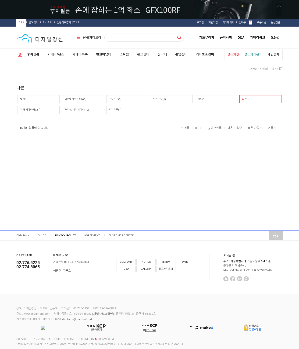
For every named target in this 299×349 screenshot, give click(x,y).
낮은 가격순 (234, 128)
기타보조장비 (205, 54)
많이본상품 (215, 128)
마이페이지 (228, 22)
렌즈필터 (143, 54)
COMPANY (22, 235)
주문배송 (261, 22)
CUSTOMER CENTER (121, 235)
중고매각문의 (253, 54)
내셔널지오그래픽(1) (75, 99)
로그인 (200, 22)
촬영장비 (181, 54)
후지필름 (33, 54)
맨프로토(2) (159, 99)
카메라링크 (257, 37)
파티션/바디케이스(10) (76, 109)
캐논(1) (202, 99)
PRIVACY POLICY (65, 235)
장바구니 (245, 22)
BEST (198, 128)
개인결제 (273, 54)
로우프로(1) (115, 99)
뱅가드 (23, 99)
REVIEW (166, 261)
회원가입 (213, 22)
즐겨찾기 (33, 22)
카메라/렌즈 (56, 54)
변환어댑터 (103, 54)
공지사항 (226, 37)
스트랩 (124, 54)
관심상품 (275, 22)
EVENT (186, 261)
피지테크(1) (115, 109)
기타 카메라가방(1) (30, 109)
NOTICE (146, 261)
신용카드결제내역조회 (68, 22)
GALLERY (146, 268)
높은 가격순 (255, 128)
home (253, 69)
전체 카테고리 (92, 37)
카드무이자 (206, 37)
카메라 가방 (267, 69)
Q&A (21, 22)
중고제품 (233, 54)
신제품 (185, 128)
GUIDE (42, 235)
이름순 (272, 128)
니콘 (280, 69)
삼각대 (162, 54)
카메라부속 (80, 54)
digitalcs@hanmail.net (77, 319)
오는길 (275, 37)
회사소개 (47, 22)
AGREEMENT (92, 235)
